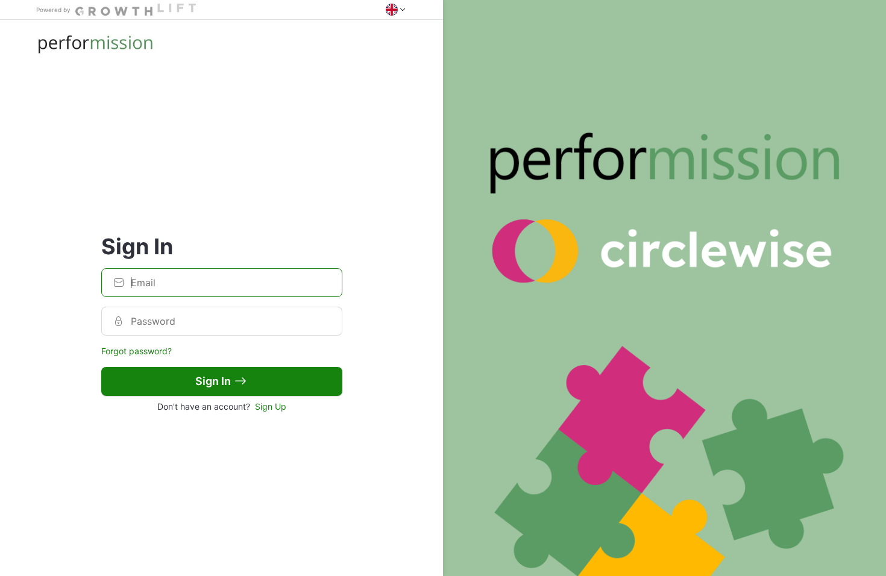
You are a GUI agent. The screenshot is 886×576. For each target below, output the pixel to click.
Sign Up (270, 406)
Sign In (213, 381)
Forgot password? (136, 351)
